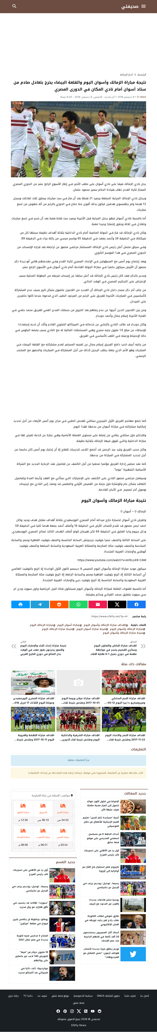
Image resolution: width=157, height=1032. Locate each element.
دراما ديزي (13, 995)
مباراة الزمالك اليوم (41, 625)
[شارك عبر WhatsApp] (78, 604)
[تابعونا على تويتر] (78, 1011)
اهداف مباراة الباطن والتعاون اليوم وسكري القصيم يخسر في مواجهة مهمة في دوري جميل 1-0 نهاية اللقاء (113, 648)
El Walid (141, 97)
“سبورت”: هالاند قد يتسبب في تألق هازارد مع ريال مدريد (30, 905)
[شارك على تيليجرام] (40, 604)
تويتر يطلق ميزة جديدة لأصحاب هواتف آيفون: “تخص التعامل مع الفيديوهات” (101, 953)
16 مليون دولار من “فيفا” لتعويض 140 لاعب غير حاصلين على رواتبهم (31, 956)
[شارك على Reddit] (59, 604)
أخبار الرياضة (126, 74)
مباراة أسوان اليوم (68, 625)
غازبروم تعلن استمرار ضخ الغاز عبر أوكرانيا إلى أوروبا (100, 869)
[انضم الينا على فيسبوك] (58, 1011)
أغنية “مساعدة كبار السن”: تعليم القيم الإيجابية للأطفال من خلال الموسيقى (101, 822)
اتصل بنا (144, 995)
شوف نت (42, 995)
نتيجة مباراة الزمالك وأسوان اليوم (123, 633)
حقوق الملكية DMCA (108, 995)
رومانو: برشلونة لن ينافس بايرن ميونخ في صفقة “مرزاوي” (30, 921)
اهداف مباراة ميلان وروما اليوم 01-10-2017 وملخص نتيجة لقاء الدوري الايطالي (81, 703)
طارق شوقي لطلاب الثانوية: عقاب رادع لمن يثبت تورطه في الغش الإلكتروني (102, 920)
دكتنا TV (28, 995)
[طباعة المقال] (20, 604)
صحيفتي (130, 6)
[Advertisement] (78, 43)
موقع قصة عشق (60, 995)
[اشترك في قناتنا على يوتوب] (92, 1011)
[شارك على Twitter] (117, 604)
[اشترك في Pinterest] (65, 1011)
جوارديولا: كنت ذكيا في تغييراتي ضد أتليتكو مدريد (33, 970)
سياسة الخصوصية (83, 995)
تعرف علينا (130, 995)
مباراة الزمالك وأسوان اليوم (126, 629)
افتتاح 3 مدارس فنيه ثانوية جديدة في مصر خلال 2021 (32, 938)
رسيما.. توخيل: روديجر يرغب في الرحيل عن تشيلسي (101, 885)
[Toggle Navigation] (144, 6)
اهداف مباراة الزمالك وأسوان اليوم (105, 625)
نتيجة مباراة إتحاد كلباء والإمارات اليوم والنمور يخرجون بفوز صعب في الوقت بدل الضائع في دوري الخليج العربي (43, 648)
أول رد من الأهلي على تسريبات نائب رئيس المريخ (101, 852)
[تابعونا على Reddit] (99, 1011)
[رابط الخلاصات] (85, 1011)
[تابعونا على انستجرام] (72, 1011)
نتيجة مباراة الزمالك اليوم (57, 629)
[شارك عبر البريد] (97, 604)
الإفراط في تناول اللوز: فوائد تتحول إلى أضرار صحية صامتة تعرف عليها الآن (103, 805)
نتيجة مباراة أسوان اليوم (91, 629)
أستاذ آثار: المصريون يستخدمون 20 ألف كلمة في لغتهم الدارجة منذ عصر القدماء (101, 936)
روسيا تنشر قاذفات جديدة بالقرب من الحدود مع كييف (104, 902)
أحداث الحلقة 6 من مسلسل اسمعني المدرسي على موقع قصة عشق (103, 838)
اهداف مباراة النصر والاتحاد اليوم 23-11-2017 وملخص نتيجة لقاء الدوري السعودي (125, 739)
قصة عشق (78, 1002)
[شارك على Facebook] (136, 604)
